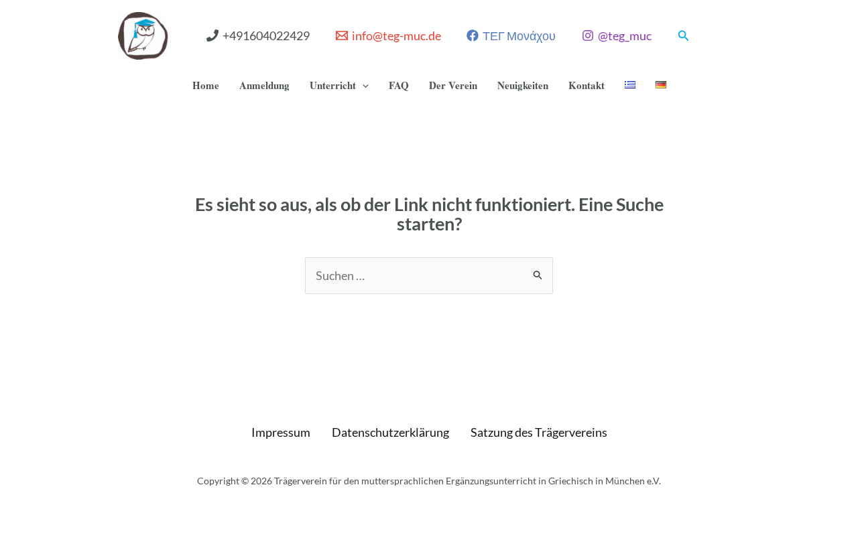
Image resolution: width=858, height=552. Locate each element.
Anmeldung (264, 85)
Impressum (280, 432)
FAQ (399, 85)
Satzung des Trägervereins (539, 432)
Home (205, 85)
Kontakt (586, 85)
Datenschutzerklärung (390, 432)
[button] (684, 35)
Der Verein (453, 85)
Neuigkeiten (522, 85)
